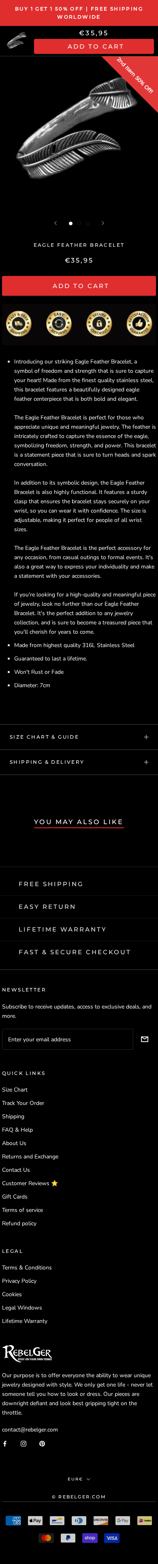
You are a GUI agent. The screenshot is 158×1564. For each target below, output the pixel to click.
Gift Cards (15, 1197)
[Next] (103, 223)
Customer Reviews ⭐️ (30, 1183)
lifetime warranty (63, 929)
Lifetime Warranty (24, 1321)
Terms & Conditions (27, 1267)
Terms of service (22, 1210)
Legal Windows (22, 1308)
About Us (14, 1143)
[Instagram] (23, 1443)
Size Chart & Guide (44, 737)
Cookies (12, 1294)
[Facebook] (5, 1443)
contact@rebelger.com (30, 1430)
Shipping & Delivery (47, 762)
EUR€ (75, 1479)
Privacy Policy (19, 1281)
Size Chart (15, 1090)
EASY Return (47, 906)
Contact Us (16, 1170)
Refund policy (19, 1223)
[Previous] (55, 223)
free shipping (51, 884)
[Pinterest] (42, 1443)
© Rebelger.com (79, 1497)
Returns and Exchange (30, 1156)
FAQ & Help (17, 1130)
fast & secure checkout (75, 952)
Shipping (13, 1116)
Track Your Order (23, 1103)
